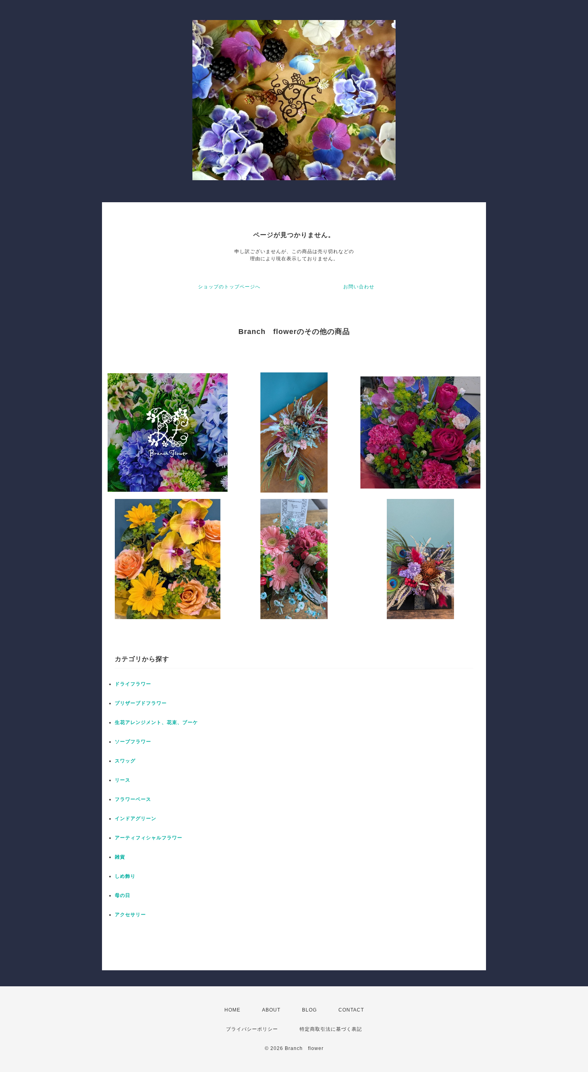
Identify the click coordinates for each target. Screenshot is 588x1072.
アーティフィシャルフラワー (148, 838)
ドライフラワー (133, 684)
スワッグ (125, 761)
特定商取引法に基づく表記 (331, 1029)
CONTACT (351, 1010)
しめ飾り (125, 876)
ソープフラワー (133, 741)
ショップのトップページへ (229, 287)
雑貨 (120, 857)
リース (122, 780)
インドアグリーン (135, 818)
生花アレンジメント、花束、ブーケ (156, 722)
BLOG (309, 1010)
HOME (232, 1010)
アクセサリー (130, 914)
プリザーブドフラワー (141, 703)
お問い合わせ (358, 287)
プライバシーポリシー (252, 1029)
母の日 (122, 895)
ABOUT (271, 1010)
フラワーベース (133, 799)
